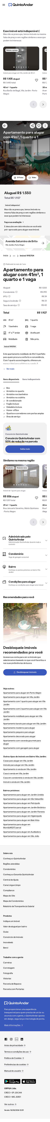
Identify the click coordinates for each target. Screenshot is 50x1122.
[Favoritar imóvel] (38, 125)
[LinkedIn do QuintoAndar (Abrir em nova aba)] (21, 1039)
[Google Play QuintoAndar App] (12, 1081)
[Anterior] (33, 104)
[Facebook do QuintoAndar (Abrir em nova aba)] (5, 1039)
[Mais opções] (45, 125)
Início (5, 256)
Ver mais (10, 369)
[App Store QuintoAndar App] (29, 1081)
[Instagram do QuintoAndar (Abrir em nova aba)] (11, 1039)
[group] (21, 72)
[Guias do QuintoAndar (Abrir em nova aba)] (16, 1039)
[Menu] (3, 4)
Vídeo (34, 177)
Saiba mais (25, 449)
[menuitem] (7, 255)
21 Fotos (20, 177)
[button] (25, 540)
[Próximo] (43, 104)
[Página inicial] (21, 4)
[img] (21, 58)
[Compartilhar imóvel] (32, 125)
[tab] (11, 379)
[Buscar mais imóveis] (4, 125)
